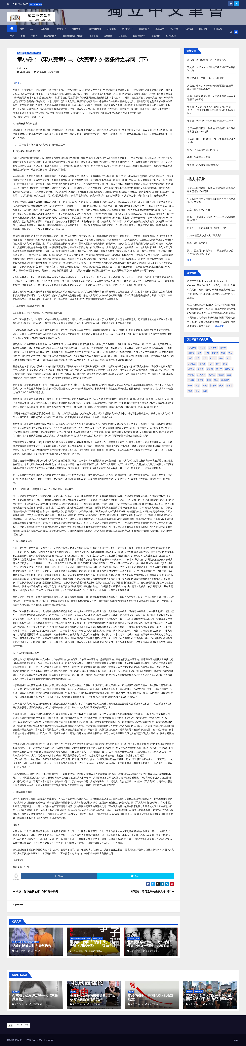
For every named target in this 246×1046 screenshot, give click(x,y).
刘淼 (223, 353)
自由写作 (203, 28)
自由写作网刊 (139, 36)
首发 (23, 36)
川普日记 (192, 364)
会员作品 (143, 28)
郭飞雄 (213, 385)
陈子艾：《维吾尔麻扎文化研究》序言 (206, 228)
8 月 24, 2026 (21, 1004)
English (171, 36)
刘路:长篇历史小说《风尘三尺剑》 (204, 235)
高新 (197, 391)
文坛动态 (111, 28)
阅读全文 (219, 326)
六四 (207, 353)
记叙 (100, 938)
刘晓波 (40, 72)
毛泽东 (212, 375)
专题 (33, 36)
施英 (225, 364)
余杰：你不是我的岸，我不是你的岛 (36, 891)
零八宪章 (55, 72)
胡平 (190, 385)
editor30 (35, 951)
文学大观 (189, 28)
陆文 (221, 385)
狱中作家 (126, 28)
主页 (32, 28)
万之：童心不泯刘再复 (198, 209)
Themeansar (48, 1040)
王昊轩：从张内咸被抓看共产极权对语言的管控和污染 (92, 997)
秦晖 (209, 380)
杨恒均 (200, 369)
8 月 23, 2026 (79, 1004)
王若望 (200, 380)
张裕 (211, 364)
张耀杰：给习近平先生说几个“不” (151, 891)
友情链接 (108, 36)
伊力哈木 (213, 347)
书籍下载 (94, 36)
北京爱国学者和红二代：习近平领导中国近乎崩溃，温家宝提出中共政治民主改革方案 (150, 945)
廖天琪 (202, 364)
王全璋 (191, 380)
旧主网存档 (49, 36)
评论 (137, 938)
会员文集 (123, 36)
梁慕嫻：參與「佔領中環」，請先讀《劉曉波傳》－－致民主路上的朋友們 (92, 945)
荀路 (197, 385)
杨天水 (191, 369)
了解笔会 (59, 28)
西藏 (205, 385)
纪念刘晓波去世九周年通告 (31, 946)
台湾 (197, 358)
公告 (19, 942)
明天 (12, 36)
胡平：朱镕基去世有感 (198, 157)
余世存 (191, 353)
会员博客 (156, 36)
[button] (231, 32)
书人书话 (174, 28)
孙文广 (213, 358)
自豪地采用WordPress (16, 1040)
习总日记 (192, 347)
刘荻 (230, 353)
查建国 (210, 369)
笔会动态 (76, 28)
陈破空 (229, 385)
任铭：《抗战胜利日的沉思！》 (203, 150)
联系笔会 (45, 28)
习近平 (202, 347)
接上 (17, 83)
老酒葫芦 (225, 380)
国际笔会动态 (95, 28)
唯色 (205, 358)
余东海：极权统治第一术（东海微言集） (208, 60)
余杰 (199, 353)
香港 (190, 391)
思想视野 (160, 28)
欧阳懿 (191, 375)
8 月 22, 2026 (137, 1004)
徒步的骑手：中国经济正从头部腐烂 (205, 78)
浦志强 (221, 375)
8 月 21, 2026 (195, 1004)
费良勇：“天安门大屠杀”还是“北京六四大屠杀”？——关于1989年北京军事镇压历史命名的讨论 (211, 110)
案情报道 (189, 991)
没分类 (95, 938)
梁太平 (219, 369)
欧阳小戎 (229, 369)
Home (235, 1040)
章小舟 (47, 72)
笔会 (216, 380)
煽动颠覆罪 (198, 991)
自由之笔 (218, 28)
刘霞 (190, 358)
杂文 (88, 938)
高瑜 (205, 391)
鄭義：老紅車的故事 (197, 243)
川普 (228, 358)
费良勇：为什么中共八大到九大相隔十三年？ (210, 121)
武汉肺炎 (201, 375)
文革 (218, 364)
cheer (25, 68)
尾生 (221, 358)
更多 (189, 259)
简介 (22, 28)
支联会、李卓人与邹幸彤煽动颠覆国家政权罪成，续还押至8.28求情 (209, 999)
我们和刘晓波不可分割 (73, 36)
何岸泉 (223, 347)
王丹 (229, 375)
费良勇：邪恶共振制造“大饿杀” (203, 165)
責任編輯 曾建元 (95, 951)
